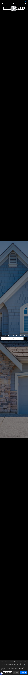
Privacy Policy (15, 665)
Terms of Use (23, 665)
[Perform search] (25, 338)
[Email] (25, 3)
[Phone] (14, 3)
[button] (1, 673)
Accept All (23, 672)
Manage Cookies (7, 672)
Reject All (16, 672)
